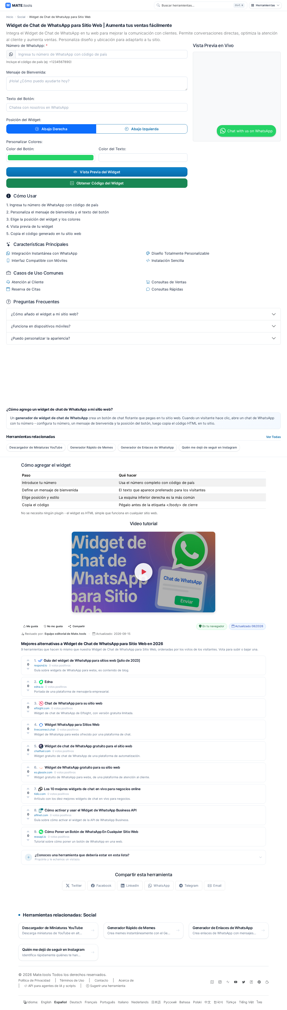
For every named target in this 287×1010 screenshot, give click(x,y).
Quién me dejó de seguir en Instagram (209, 447)
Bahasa (184, 1002)
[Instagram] (220, 982)
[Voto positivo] (28, 660)
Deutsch (76, 1002)
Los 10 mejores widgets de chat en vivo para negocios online (92, 789)
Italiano (123, 1002)
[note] (251, 982)
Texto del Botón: (20, 98)
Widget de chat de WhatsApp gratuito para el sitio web (88, 746)
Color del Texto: (112, 149)
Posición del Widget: (23, 119)
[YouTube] (235, 982)
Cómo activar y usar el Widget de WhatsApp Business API (90, 810)
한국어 (218, 1002)
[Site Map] (212, 982)
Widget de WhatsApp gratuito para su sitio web (82, 767)
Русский (170, 1002)
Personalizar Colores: (24, 141)
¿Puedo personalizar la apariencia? (40, 338)
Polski (197, 1002)
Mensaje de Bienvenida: (26, 72)
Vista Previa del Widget (99, 172)
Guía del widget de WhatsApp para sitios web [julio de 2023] (92, 660)
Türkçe (231, 1002)
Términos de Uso (72, 980)
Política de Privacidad (34, 980)
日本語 (156, 1002)
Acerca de (126, 980)
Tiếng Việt (246, 1002)
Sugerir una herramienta (107, 986)
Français (91, 1002)
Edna (49, 682)
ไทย (259, 1002)
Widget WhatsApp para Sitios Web (72, 724)
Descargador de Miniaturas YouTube (35, 447)
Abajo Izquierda (144, 129)
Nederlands (139, 1002)
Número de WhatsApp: (27, 45)
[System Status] (227, 982)
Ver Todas (273, 437)
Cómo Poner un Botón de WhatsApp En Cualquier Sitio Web (91, 832)
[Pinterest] (259, 982)
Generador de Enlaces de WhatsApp (147, 447)
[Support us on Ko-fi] (267, 982)
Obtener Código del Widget (100, 183)
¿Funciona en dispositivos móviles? (40, 326)
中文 (207, 1002)
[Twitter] (243, 982)
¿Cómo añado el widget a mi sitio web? (44, 314)
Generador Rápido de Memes (91, 447)
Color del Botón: (20, 149)
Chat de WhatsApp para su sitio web (73, 703)
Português (107, 1002)
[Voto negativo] (28, 669)
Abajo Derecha (54, 129)
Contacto (101, 980)
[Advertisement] (140, 376)
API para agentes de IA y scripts (51, 986)
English (46, 1002)
